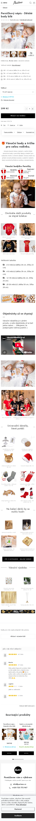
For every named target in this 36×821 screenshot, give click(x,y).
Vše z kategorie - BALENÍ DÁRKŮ (18, 559)
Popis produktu (8, 132)
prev (1, 734)
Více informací (21, 805)
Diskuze (19, 132)
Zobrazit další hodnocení (26, 706)
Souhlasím (18, 816)
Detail (9, 753)
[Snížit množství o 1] (26, 108)
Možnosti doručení (9, 100)
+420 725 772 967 (19, 787)
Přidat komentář (18, 636)
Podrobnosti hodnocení (26, 20)
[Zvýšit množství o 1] (32, 108)
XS (6, 738)
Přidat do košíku (18, 116)
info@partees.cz (19, 784)
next (34, 734)
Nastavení (18, 809)
